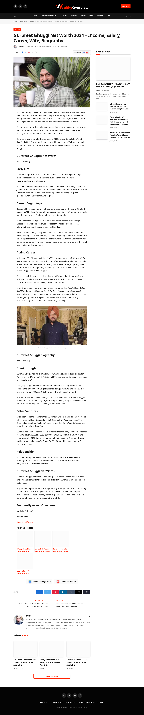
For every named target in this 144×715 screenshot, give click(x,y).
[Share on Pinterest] (29, 52)
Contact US (70, 702)
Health (74, 16)
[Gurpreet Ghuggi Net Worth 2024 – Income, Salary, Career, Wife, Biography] (51, 82)
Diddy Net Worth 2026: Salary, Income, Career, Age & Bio (50, 662)
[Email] (6, 139)
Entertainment (49, 16)
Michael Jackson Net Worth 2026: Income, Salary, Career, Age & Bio (119, 106)
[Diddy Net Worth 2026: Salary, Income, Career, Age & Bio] (52, 649)
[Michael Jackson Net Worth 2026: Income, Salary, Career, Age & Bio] (102, 107)
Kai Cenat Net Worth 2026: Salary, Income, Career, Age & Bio (25, 662)
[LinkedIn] (6, 128)
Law (108, 16)
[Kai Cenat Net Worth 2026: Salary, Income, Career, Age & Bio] (25, 649)
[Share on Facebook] (22, 52)
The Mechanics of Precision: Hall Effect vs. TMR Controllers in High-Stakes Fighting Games (119, 120)
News (83, 16)
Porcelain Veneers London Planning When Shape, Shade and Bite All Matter (120, 135)
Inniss (22, 47)
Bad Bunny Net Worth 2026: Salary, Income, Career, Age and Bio (113, 85)
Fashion (63, 16)
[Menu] (15, 16)
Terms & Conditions (86, 702)
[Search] (129, 15)
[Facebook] (6, 118)
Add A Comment (52, 676)
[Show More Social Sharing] (36, 52)
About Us (44, 702)
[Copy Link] (32, 52)
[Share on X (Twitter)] (25, 52)
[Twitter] (6, 123)
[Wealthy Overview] (72, 6)
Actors (17, 29)
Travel (100, 16)
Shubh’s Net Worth (25, 522)
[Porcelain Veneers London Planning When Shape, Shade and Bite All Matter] (102, 135)
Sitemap (100, 702)
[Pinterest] (6, 134)
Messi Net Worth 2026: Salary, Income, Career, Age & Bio (77, 662)
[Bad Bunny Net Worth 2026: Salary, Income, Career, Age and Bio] (113, 68)
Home (36, 16)
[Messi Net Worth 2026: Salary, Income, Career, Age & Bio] (78, 649)
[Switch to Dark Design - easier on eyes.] (126, 16)
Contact (125, 6)
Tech (91, 16)
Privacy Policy (57, 702)
